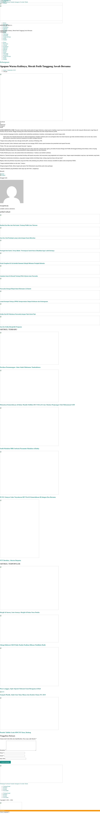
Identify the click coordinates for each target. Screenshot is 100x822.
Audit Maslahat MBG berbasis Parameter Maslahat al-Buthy (19, 448)
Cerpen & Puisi (7, 37)
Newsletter (5, 790)
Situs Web (2, 758)
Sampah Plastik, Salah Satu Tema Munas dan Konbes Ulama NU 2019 (23, 695)
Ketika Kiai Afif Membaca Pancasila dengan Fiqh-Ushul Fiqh (18, 314)
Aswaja (5, 45)
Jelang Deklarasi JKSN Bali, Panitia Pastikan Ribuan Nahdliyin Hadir (23, 645)
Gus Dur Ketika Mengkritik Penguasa (11, 327)
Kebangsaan (4, 62)
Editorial (5, 48)
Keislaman (5, 46)
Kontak (5, 789)
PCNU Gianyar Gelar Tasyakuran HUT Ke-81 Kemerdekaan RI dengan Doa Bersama (28, 497)
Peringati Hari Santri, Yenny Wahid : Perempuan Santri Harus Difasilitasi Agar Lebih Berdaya (27, 250)
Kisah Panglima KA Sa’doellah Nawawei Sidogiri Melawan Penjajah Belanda (22, 263)
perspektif (5, 35)
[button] (50, 122)
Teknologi (5, 34)
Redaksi (5, 787)
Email (2, 755)
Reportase (5, 43)
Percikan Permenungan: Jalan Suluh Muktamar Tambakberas (20, 367)
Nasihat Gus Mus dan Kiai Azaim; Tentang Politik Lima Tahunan (18, 225)
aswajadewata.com (17, 800)
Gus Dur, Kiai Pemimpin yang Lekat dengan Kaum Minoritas (17, 238)
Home (4, 42)
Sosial (4, 32)
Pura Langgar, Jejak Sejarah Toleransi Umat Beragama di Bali (20, 689)
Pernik (4, 38)
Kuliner (5, 39)
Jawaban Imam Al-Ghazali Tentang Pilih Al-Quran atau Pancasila (19, 276)
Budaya (5, 50)
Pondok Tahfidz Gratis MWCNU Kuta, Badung (15, 732)
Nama (2, 753)
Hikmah (5, 49)
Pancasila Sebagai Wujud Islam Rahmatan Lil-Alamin (15, 288)
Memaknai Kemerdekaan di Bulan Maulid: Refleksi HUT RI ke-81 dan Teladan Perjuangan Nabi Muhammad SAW (37, 405)
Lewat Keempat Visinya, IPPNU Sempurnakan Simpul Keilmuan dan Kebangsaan (24, 301)
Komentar (3, 750)
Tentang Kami (6, 786)
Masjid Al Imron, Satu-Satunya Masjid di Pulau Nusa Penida (20, 612)
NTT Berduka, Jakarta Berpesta (10, 560)
